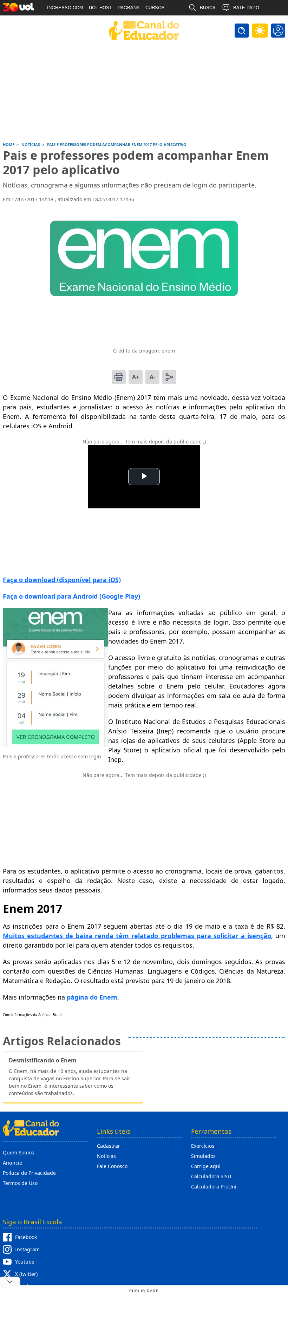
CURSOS (155, 7)
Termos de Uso (20, 1183)
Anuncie (12, 1162)
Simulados (203, 1156)
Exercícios (202, 1145)
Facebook (26, 1237)
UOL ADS (57, 23)
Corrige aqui (206, 1166)
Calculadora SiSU (211, 1176)
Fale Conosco (112, 1166)
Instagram (27, 1249)
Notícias (106, 1156)
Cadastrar (108, 1145)
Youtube (24, 1261)
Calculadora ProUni (213, 1186)
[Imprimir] (119, 377)
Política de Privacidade (29, 1172)
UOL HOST (100, 7)
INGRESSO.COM (65, 7)
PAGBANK (129, 7)
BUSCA (208, 7)
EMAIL (207, 23)
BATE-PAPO (246, 7)
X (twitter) (26, 1274)
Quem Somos (18, 1152)
